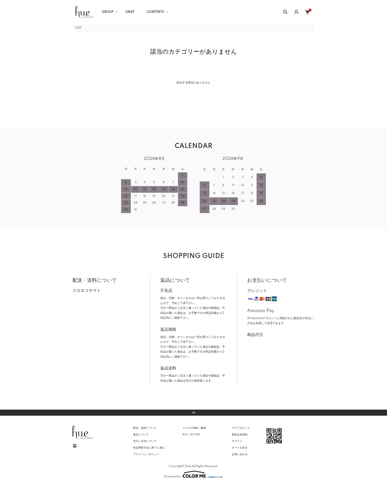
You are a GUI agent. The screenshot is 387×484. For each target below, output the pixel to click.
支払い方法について (145, 441)
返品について (141, 434)
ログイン (237, 441)
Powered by (172, 476)
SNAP (130, 12)
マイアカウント (241, 428)
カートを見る (240, 447)
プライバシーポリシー (146, 454)
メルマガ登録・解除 (194, 428)
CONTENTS (155, 12)
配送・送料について (145, 428)
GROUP (107, 12)
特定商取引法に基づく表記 (148, 447)
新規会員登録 (240, 434)
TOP (78, 28)
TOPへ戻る (193, 413)
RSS (185, 434)
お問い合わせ (240, 454)
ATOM (195, 434)
